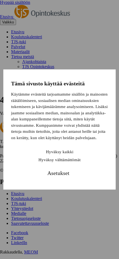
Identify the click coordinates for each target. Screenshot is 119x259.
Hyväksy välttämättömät (59, 160)
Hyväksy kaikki (59, 152)
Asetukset (58, 173)
